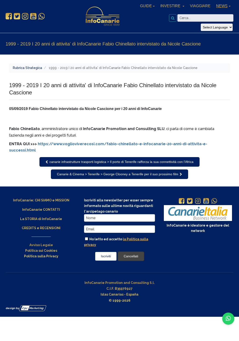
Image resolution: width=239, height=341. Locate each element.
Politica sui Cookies (41, 250)
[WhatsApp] (214, 201)
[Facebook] (181, 201)
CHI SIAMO (43, 200)
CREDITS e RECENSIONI (41, 228)
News (222, 6)
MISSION (62, 200)
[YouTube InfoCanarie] (33, 16)
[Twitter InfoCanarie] (17, 16)
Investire (170, 6)
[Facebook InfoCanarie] (9, 16)
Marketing (33, 308)
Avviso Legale (41, 245)
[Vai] (172, 18)
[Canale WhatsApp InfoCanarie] (41, 16)
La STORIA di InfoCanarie (41, 219)
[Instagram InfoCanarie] (25, 16)
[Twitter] (190, 201)
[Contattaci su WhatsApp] (228, 319)
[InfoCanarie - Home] (102, 16)
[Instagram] (198, 201)
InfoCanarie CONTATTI (41, 209)
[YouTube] (206, 201)
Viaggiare (200, 6)
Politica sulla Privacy (41, 256)
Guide (146, 6)
